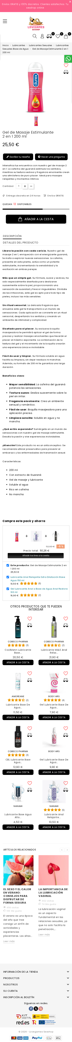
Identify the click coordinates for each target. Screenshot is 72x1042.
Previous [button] (62, 850)
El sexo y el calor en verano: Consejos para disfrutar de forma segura (17, 896)
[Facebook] (31, 1008)
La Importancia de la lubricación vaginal (53, 892)
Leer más (9, 941)
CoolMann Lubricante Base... (18, 651)
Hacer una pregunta (53, 157)
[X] (36, 1008)
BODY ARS (54, 696)
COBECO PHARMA (18, 641)
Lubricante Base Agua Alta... (18, 816)
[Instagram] (41, 1008)
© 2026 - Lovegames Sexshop (36, 1031)
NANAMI (18, 806)
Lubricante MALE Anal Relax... (54, 651)
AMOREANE (18, 696)
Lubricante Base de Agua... (18, 706)
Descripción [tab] (12, 236)
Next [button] (67, 850)
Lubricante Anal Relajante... (54, 816)
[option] (36, 120)
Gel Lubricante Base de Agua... (54, 706)
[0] (66, 36)
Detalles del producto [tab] (20, 242)
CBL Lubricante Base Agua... (18, 761)
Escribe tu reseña (19, 157)
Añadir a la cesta (39, 219)
